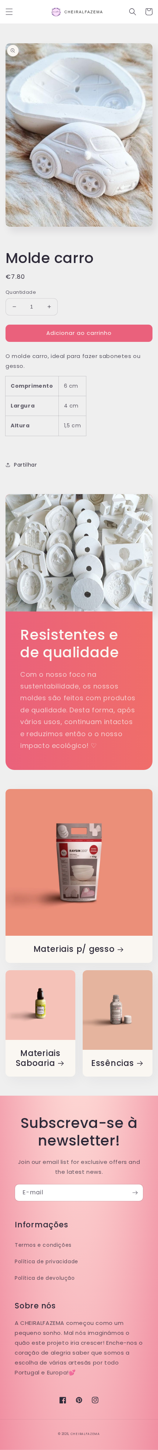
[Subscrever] (135, 1192)
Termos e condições (43, 1245)
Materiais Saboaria (38, 1058)
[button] (9, 12)
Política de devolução (45, 1278)
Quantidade (21, 292)
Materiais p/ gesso (74, 949)
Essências (112, 1063)
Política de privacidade (46, 1261)
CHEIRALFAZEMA (85, 1434)
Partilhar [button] (25, 464)
